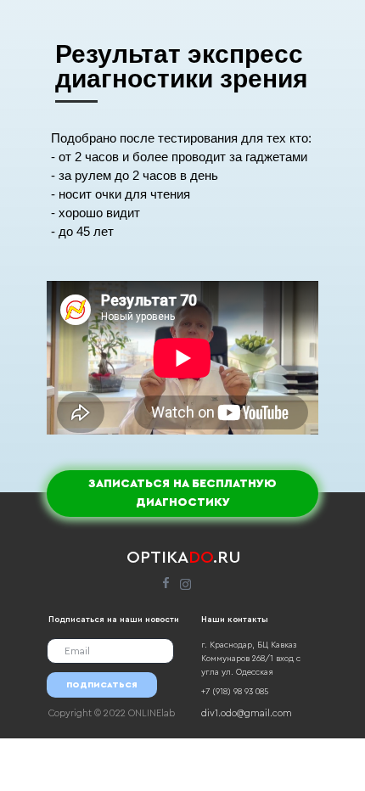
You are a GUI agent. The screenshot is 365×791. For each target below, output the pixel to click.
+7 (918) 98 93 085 (234, 691)
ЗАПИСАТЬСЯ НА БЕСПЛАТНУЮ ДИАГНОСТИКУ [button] (182, 493)
